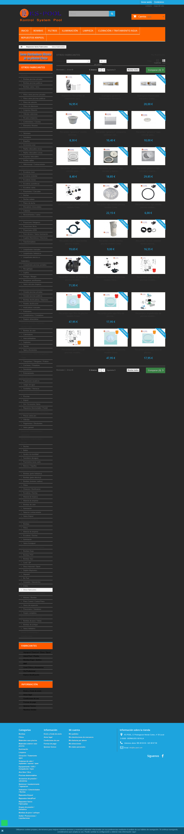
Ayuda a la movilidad (30, 454)
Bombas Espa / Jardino (32, 660)
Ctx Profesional (29, 671)
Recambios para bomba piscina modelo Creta (73, 206)
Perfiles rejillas (28, 160)
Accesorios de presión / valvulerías (34, 412)
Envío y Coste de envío (32, 691)
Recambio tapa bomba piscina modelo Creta (111, 206)
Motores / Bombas (30, 597)
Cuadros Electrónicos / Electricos (35, 238)
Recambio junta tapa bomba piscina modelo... (148, 206)
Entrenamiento (28, 373)
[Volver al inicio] (21, 46)
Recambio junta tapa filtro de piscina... (110, 314)
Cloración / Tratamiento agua (117, 30)
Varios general (28, 427)
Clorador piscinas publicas (32, 296)
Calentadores (28, 334)
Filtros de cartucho (30, 102)
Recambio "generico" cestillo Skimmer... (73, 133)
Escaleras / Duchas (30, 493)
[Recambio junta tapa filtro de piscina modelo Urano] (148, 337)
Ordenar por (61, 61)
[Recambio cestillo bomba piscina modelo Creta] (110, 229)
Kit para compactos (30, 118)
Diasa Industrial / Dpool (31, 566)
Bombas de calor (29, 331)
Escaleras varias (29, 188)
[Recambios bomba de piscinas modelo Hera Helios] (110, 265)
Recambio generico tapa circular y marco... (148, 169)
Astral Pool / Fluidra (31, 656)
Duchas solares (29, 199)
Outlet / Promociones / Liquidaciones (30, 634)
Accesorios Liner (29, 145)
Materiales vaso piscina (30, 129)
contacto (148, 6)
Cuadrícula (157, 63)
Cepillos (26, 273)
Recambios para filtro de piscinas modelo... (148, 278)
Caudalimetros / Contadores (33, 315)
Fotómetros (27, 311)
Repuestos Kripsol (32, 37)
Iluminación (70, 30)
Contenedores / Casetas (32, 122)
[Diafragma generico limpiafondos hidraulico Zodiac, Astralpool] (110, 83)
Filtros (52, 30)
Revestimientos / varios (31, 215)
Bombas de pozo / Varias (32, 621)
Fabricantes (29, 645)
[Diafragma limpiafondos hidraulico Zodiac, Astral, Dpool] (148, 83)
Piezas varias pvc (29, 416)
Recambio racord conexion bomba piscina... (148, 242)
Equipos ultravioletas (30, 319)
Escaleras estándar (30, 176)
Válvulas (26, 420)
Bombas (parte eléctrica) (32, 477)
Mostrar (96, 61)
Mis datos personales (77, 747)
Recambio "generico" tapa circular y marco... (111, 169)
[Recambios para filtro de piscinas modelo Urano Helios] (73, 337)
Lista (163, 63)
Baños (25, 450)
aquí (134, 832)
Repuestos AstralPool (29, 520)
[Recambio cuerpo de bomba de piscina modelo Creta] (73, 265)
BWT (25, 664)
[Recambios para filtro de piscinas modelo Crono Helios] (148, 265)
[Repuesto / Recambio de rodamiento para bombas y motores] (73, 83)
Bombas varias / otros (31, 87)
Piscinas (26, 396)
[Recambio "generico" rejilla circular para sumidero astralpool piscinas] (73, 156)
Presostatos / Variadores (32, 609)
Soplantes (27, 342)
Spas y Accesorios (30, 350)
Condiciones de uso (31, 698)
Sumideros (27, 137)
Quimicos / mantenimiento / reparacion (32, 433)
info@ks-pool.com (135, 748)
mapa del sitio (159, 6)
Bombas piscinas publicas (32, 83)
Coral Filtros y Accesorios (33, 667)
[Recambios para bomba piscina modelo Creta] (73, 192)
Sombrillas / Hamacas (31, 389)
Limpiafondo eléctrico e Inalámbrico (30, 259)
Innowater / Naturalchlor (31, 582)
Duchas (26, 195)
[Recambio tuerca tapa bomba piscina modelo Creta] (73, 229)
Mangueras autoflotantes (32, 280)
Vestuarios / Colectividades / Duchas (32, 441)
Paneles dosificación (30, 304)
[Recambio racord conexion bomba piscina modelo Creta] (148, 229)
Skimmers (27, 133)
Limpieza (88, 30)
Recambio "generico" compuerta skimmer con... (111, 133)
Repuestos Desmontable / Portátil (35, 408)
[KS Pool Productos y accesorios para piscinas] (42, 15)
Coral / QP (27, 563)
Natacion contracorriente (32, 512)
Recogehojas (28, 269)
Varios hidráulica (29, 628)
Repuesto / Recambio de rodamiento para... (73, 97)
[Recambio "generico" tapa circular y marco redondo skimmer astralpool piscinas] (110, 156)
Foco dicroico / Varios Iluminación (35, 234)
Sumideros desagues (31, 458)
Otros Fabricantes (29, 590)
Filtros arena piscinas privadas (34, 95)
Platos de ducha (29, 203)
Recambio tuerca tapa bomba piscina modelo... (73, 242)
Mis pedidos (73, 734)
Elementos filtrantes (30, 126)
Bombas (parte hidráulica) (32, 474)
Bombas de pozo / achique (31, 617)
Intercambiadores (29, 338)
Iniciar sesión (146, 2)
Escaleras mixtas (29, 180)
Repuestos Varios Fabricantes (32, 547)
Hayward (26, 574)
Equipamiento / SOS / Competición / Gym (34, 356)
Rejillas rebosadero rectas (32, 149)
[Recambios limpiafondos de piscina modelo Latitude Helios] (148, 301)
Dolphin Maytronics (30, 570)
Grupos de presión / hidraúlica (33, 594)
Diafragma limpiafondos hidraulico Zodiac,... (148, 97)
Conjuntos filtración (30, 110)
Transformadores (29, 242)
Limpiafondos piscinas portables (35, 265)
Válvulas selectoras (30, 114)
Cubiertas (26, 211)
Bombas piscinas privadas (32, 79)
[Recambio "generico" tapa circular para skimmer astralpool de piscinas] (148, 120)
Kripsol (25, 400)
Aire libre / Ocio (27, 377)
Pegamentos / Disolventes (32, 423)
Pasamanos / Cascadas (32, 191)
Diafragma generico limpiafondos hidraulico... (110, 97)
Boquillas (26, 141)
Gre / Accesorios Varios (31, 404)
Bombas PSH (28, 555)
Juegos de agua (29, 385)
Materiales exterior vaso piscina (33, 168)
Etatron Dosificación (31, 675)
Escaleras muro (29, 172)
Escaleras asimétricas (31, 184)
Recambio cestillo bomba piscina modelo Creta (111, 242)
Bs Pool (26, 578)
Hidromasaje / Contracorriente (34, 164)
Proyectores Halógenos (31, 222)
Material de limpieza (30, 497)
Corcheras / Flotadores (31, 365)
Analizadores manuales (31, 307)
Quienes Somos (29, 706)
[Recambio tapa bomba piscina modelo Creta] (110, 192)
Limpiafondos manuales (31, 250)
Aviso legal (27, 695)
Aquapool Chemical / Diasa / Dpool (37, 652)
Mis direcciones (75, 744)
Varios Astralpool (29, 543)
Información (29, 684)
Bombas (38, 30)
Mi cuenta (74, 729)
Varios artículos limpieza (32, 284)
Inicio (25, 30)
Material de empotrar (30, 501)
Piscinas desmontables (30, 392)
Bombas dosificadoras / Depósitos (35, 300)
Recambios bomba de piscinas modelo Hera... (110, 278)
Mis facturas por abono (78, 740)
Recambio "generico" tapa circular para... (148, 133)
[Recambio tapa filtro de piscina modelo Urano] (110, 337)
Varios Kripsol (28, 516)
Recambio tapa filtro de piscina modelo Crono (73, 314)
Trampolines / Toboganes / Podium (36, 361)
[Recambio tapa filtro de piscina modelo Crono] (73, 301)
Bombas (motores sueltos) (32, 481)
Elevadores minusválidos (32, 207)
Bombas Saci (28, 559)
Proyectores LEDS (30, 230)
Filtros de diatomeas (30, 106)
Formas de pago (29, 702)
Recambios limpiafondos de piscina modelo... (148, 314)
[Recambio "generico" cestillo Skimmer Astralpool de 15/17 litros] (73, 120)
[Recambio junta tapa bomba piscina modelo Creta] (148, 192)
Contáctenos (159, 2)
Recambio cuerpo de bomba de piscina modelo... (73, 278)
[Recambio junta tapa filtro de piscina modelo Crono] (110, 301)
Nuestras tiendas (29, 710)
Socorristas (27, 369)
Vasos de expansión (30, 605)
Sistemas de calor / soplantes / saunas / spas (33, 325)
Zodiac (25, 586)
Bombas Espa (28, 551)
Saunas (26, 346)
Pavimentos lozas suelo (32, 462)
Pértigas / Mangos (30, 277)
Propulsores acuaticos (31, 381)
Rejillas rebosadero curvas (32, 153)
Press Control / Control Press (34, 601)
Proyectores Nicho (30, 226)
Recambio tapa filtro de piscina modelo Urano (110, 351)
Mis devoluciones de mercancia (81, 737)
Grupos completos (30, 613)
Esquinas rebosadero (31, 157)
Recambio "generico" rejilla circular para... (73, 169)
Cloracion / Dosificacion (31, 489)
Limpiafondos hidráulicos (32, 253)
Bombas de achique (30, 625)
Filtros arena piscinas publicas (34, 98)
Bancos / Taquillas (30, 466)
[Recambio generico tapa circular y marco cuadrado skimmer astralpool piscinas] (148, 156)
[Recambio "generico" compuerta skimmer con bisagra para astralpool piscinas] (110, 120)
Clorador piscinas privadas (32, 292)
